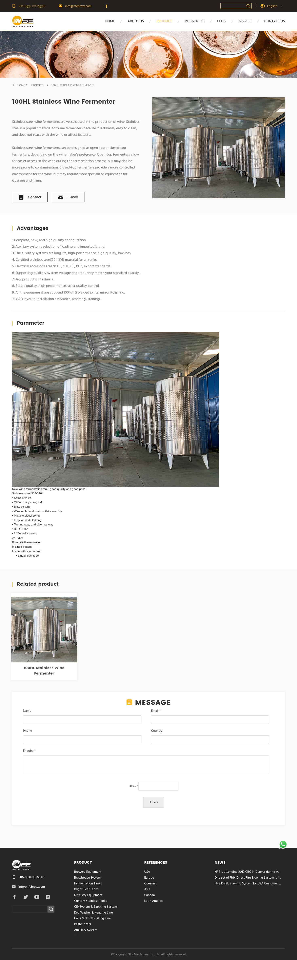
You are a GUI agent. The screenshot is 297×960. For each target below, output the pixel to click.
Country (156, 730)
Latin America (153, 901)
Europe (149, 877)
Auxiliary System (85, 930)
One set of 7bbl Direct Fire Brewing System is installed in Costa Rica (248, 877)
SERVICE (245, 21)
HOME (110, 21)
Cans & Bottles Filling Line (92, 918)
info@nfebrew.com (78, 6)
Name (27, 710)
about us (135, 21)
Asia (147, 889)
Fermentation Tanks (88, 883)
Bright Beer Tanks (86, 889)
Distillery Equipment (88, 895)
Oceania (150, 883)
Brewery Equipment (87, 871)
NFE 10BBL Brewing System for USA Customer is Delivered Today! (248, 883)
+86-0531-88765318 (31, 6)
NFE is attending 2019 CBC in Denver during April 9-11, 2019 (248, 871)
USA (147, 871)
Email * (156, 710)
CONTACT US (274, 21)
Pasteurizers (82, 924)
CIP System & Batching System (95, 906)
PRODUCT (164, 21)
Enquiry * (29, 750)
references (194, 21)
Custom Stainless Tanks (90, 901)
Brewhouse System (87, 877)
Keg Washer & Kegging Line (93, 912)
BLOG (221, 21)
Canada (149, 895)
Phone (27, 730)
